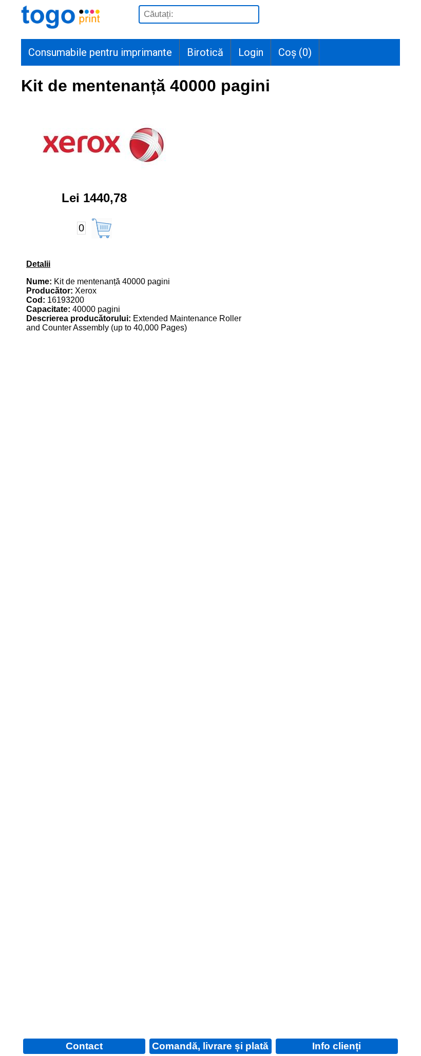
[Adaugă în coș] (101, 228)
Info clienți (336, 1046)
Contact (84, 1046)
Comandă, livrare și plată (210, 1046)
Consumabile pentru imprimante (100, 52)
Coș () (295, 52)
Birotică (205, 52)
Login (250, 52)
